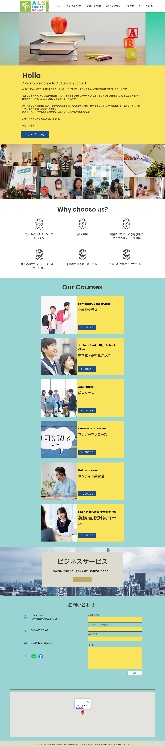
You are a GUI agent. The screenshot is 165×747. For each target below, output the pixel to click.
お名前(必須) (93, 615)
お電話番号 (92, 634)
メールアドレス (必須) (97, 625)
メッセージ (92, 645)
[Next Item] (160, 171)
